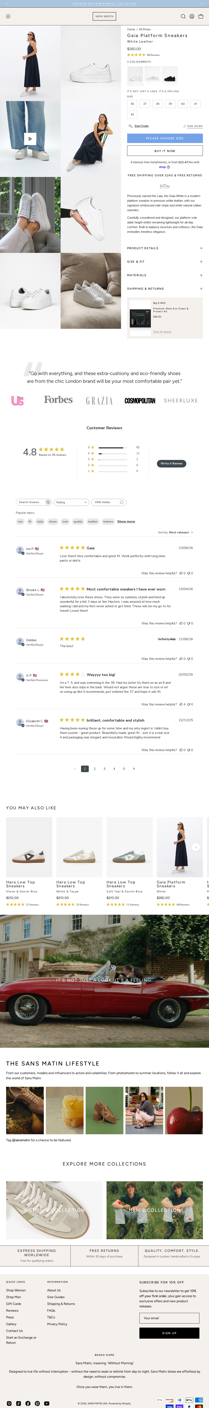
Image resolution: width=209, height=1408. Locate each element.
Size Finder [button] (142, 126)
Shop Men (13, 1297)
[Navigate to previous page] (75, 769)
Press (10, 1317)
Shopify (126, 1403)
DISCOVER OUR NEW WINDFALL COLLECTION (104, 3)
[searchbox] (30, 502)
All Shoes (145, 29)
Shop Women (16, 1290)
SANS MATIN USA (97, 1403)
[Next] (202, 4)
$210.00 (12, 898)
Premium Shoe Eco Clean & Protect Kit (171, 310)
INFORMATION (57, 1281)
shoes (53, 522)
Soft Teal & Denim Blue (125, 891)
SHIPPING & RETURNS (145, 289)
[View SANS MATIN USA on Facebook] (28, 1403)
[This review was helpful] (181, 704)
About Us (54, 1290)
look (65, 522)
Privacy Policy (57, 1324)
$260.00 (163, 898)
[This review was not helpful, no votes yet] (188, 573)
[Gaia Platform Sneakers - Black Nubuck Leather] (170, 76)
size (20, 522)
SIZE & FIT (136, 262)
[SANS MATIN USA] (104, 16)
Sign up (169, 1333)
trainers (108, 522)
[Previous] (7, 4)
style (40, 522)
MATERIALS (137, 275)
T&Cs (51, 1317)
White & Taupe (67, 891)
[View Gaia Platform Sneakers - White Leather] (30, 139)
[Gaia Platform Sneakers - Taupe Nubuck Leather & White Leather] (153, 76)
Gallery (11, 1324)
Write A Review (171, 463)
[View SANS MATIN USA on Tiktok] (19, 1403)
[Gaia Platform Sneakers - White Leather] (135, 76)
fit (30, 522)
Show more (126, 521)
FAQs (51, 1310)
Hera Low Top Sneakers (20, 884)
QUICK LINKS (15, 1281)
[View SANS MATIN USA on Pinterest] (37, 1403)
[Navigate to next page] (134, 769)
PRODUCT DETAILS (143, 248)
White (161, 891)
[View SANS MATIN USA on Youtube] (47, 1403)
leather (93, 522)
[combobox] (71, 502)
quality (78, 522)
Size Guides (55, 1297)
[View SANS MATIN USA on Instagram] (9, 1403)
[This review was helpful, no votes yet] (181, 573)
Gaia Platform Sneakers (171, 884)
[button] (183, 16)
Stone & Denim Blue (22, 891)
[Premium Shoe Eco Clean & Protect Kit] (140, 318)
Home (131, 29)
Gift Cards (13, 1304)
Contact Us (14, 1331)
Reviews (12, 1310)
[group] (104, 3)
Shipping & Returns (61, 1304)
